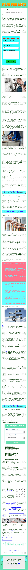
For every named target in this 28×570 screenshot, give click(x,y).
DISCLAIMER (24, 7)
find (6, 409)
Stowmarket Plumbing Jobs (16, 530)
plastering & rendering (18, 508)
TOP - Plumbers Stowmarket (8, 537)
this (3, 326)
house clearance (12, 502)
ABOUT (17, 7)
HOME (11, 7)
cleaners (22, 511)
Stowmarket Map (7, 540)
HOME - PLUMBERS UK (14, 550)
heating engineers (21, 241)
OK (16, 565)
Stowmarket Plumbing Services (10, 422)
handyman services (10, 503)
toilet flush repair (13, 369)
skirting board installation (16, 513)
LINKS (14, 7)
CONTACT (20, 7)
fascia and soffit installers (16, 501)
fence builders (12, 509)
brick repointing (16, 507)
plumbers (4, 96)
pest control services (13, 514)
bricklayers (4, 515)
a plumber (9, 490)
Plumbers (21, 14)
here (16, 420)
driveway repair (9, 510)
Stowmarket (23, 195)
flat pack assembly (6, 511)
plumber (24, 119)
